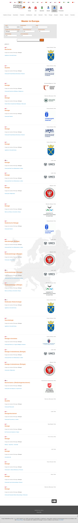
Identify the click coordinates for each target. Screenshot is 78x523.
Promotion (61, 10)
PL (42, 2)
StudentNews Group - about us (39, 510)
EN (11, 2)
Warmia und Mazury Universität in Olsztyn (13, 211)
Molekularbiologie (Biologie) (13, 254)
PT (47, 2)
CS (16, 2)
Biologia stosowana (11, 338)
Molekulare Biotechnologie (13, 302)
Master (48, 10)
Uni (35, 10)
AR (69, 2)
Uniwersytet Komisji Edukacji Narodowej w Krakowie (15, 73)
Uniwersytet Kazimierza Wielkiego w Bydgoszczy (14, 91)
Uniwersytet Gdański (9, 116)
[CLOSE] (61, 519)
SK (56, 2)
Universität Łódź (8, 457)
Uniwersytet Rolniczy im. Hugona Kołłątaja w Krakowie (15, 344)
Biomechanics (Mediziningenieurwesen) (17, 382)
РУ (51, 2)
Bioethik (7, 68)
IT (38, 2)
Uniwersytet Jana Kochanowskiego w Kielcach (13, 482)
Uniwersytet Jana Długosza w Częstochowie (13, 388)
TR (60, 2)
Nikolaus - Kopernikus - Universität (11, 444)
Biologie (7, 85)
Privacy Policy (19, 519)
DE (20, 2)
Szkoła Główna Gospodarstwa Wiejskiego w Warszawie (15, 103)
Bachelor (42, 10)
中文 (74, 2)
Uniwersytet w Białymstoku (10, 193)
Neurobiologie (9, 320)
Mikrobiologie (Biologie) (12, 241)
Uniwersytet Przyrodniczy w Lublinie (11, 419)
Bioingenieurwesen (11, 413)
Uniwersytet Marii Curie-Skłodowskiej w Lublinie (14, 168)
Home (29, 10)
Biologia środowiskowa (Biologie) (15, 351)
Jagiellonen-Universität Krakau (10, 55)
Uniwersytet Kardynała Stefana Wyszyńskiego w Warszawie (16, 494)
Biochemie (8, 49)
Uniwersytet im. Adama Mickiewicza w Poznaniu (14, 469)
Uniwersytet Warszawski (9, 406)
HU (34, 2)
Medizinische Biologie (11, 223)
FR (29, 2)
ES (25, 2)
